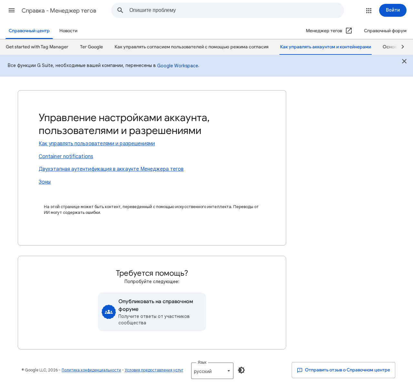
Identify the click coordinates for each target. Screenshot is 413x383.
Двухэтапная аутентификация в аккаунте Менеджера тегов (111, 169)
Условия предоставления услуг (154, 370)
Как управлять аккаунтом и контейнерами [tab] (325, 47)
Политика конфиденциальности (91, 370)
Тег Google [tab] (91, 47)
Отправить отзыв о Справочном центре (347, 370)
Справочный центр (29, 31)
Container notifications (66, 156)
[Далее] (400, 47)
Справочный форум (385, 31)
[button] (11, 10)
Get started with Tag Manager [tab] (37, 47)
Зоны (45, 182)
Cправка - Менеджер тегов (59, 10)
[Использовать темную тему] (241, 370)
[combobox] (236, 10)
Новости (68, 31)
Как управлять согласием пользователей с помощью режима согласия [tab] (191, 47)
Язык (202, 362)
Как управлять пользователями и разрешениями (97, 143)
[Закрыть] (404, 62)
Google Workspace (177, 66)
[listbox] (212, 370)
